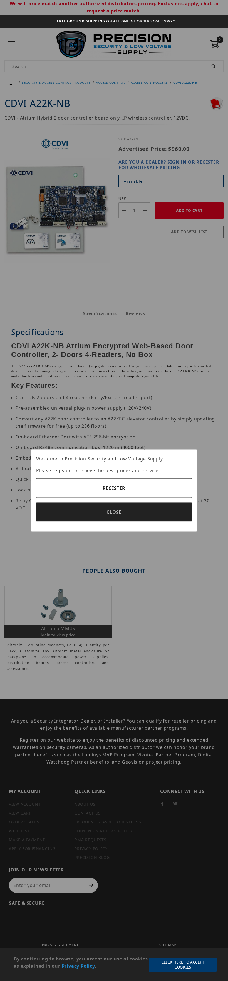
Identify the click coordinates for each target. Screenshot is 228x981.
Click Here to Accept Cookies (183, 965)
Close (114, 512)
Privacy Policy (78, 966)
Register (114, 488)
